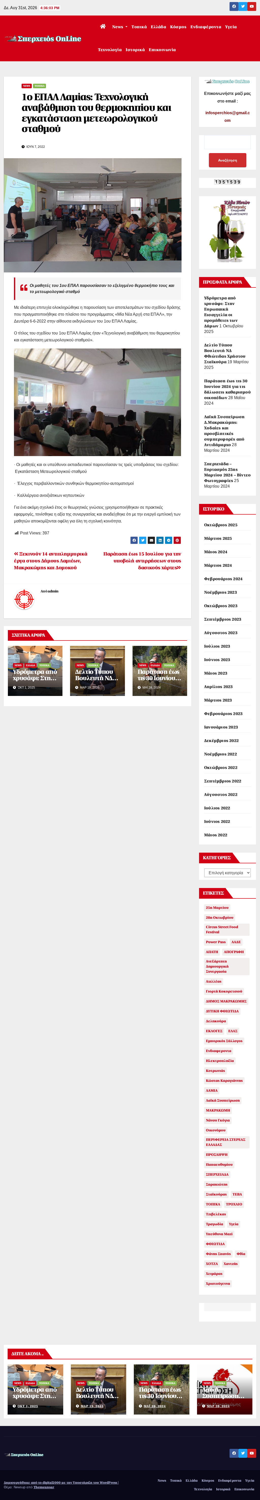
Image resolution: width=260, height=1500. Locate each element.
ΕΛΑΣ (232, 1031)
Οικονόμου (215, 1130)
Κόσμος (178, 27)
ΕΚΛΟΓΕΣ (214, 1031)
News (118, 27)
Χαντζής (231, 1264)
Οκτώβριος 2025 (220, 525)
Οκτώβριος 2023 (220, 606)
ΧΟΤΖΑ (212, 1264)
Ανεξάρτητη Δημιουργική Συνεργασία (217, 966)
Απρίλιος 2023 (218, 687)
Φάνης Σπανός (218, 1254)
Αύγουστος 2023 (220, 633)
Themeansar (44, 1487)
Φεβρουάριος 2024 (223, 579)
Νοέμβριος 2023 (220, 592)
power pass (216, 942)
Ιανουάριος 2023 (221, 727)
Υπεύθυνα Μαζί (219, 1234)
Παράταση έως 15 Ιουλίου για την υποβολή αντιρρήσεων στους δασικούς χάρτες (142, 561)
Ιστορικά (135, 50)
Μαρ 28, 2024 (218, 1406)
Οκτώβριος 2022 (220, 767)
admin (53, 591)
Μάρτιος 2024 (218, 565)
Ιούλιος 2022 (217, 808)
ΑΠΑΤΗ (212, 952)
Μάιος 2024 (215, 552)
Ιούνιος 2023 (217, 660)
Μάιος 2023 (215, 673)
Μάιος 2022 (215, 835)
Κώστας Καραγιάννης (224, 1081)
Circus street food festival (222, 929)
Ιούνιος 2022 (217, 821)
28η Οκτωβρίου (219, 918)
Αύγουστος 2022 (220, 794)
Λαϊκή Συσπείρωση (223, 1100)
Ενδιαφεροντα (218, 1051)
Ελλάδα (158, 27)
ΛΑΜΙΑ (212, 1091)
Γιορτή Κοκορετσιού (224, 991)
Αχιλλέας (213, 981)
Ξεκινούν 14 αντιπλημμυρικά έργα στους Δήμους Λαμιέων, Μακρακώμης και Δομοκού (50, 561)
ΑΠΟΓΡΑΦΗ (234, 952)
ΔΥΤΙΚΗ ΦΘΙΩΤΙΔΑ (222, 1011)
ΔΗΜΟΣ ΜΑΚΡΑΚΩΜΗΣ (226, 1001)
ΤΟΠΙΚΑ (213, 1204)
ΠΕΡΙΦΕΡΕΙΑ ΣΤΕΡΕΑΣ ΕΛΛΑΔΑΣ (225, 1142)
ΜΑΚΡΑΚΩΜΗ (218, 1110)
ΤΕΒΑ (237, 1194)
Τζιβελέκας (216, 1214)
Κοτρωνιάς (215, 1071)
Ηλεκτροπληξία (220, 1061)
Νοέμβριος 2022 (220, 754)
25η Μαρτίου (217, 908)
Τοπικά (139, 27)
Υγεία (231, 27)
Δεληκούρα (216, 1021)
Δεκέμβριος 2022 (221, 740)
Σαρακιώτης (217, 1184)
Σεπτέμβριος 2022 (222, 781)
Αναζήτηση (227, 160)
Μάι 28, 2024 (155, 1406)
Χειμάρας (214, 1274)
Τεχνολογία (110, 50)
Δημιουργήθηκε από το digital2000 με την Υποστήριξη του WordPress (61, 1482)
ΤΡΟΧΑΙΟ (234, 1204)
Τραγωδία (214, 1224)
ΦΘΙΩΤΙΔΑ (215, 1244)
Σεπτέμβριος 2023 (222, 619)
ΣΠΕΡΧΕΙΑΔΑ (217, 1174)
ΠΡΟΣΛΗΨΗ (217, 1155)
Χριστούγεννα (218, 1284)
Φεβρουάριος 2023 (223, 713)
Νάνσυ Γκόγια (218, 1120)
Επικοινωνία (162, 50)
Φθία (241, 1254)
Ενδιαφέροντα (205, 27)
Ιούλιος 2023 (217, 646)
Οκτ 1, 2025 (28, 1406)
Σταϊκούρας (216, 1194)
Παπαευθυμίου (219, 1165)
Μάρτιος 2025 (218, 538)
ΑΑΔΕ (236, 942)
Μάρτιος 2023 (218, 700)
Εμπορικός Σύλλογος (224, 1041)
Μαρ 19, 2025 (92, 1406)
